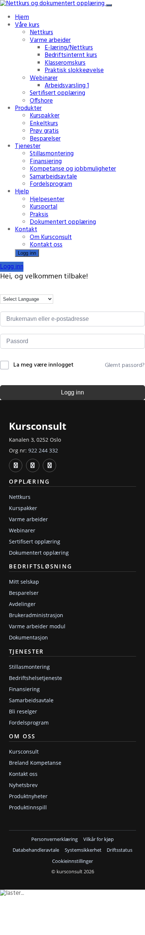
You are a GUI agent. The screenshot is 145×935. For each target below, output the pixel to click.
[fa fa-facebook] (32, 465)
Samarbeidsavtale (53, 177)
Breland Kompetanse (35, 762)
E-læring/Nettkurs (69, 48)
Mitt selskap (24, 581)
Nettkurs (41, 33)
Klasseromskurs (65, 63)
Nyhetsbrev (23, 785)
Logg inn (27, 253)
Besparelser (45, 139)
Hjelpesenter (47, 199)
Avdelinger (22, 603)
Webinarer (44, 78)
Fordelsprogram (51, 184)
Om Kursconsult (51, 237)
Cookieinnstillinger (72, 861)
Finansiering (46, 162)
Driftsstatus (119, 850)
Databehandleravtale (36, 850)
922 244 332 (43, 450)
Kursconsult (24, 751)
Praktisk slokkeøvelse (74, 70)
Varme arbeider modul (37, 626)
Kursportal (43, 207)
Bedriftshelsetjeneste (35, 677)
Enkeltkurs (44, 124)
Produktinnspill (28, 807)
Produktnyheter (28, 796)
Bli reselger (23, 711)
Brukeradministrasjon (36, 615)
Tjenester (28, 146)
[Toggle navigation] (109, 5)
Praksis (39, 215)
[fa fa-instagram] (49, 465)
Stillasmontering (52, 154)
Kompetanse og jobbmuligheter (73, 169)
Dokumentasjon (28, 637)
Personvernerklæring (54, 839)
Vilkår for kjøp (98, 839)
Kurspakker (44, 116)
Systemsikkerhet (83, 850)
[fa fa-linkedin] (15, 465)
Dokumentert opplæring (63, 222)
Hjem (22, 17)
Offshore (41, 101)
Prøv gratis (44, 131)
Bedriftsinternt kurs (71, 55)
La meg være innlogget (43, 365)
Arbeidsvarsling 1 (67, 86)
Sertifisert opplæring (57, 93)
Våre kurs (27, 25)
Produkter (28, 108)
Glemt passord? (125, 365)
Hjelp (22, 192)
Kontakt (26, 230)
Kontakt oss (46, 245)
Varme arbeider (50, 40)
